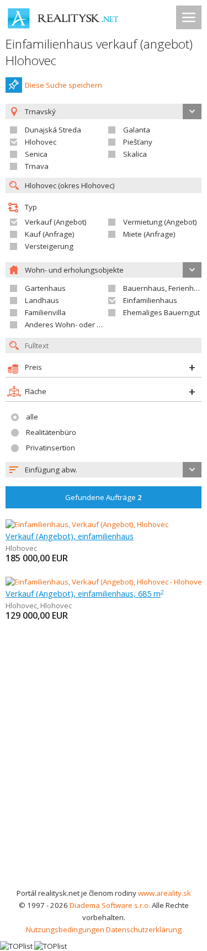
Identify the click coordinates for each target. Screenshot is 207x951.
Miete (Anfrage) (149, 234)
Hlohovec (40, 142)
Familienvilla (45, 312)
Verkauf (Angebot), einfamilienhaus (70, 535)
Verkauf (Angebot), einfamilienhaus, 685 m (85, 593)
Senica (36, 154)
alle (32, 417)
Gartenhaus (45, 288)
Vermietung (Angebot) (160, 222)
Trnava (37, 166)
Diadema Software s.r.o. (110, 905)
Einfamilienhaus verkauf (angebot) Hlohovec (99, 52)
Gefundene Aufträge (103, 497)
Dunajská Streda (53, 130)
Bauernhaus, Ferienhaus (164, 288)
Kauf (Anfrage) (50, 234)
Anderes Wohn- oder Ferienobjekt (82, 325)
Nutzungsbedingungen (65, 929)
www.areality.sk (164, 893)
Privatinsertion (50, 448)
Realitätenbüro (51, 432)
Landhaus (42, 300)
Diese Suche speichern (63, 85)
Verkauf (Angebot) (56, 222)
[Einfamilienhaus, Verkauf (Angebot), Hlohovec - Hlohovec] (103, 582)
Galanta (136, 130)
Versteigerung (49, 246)
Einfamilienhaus (150, 300)
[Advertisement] (103, 777)
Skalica (135, 154)
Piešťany (137, 142)
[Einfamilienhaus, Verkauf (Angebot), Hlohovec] (87, 524)
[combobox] (103, 469)
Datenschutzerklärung (144, 929)
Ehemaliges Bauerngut (161, 312)
